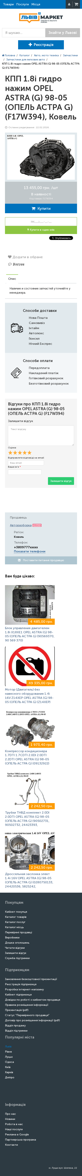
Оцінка (12, 447)
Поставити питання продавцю (43, 560)
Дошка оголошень (17, 942)
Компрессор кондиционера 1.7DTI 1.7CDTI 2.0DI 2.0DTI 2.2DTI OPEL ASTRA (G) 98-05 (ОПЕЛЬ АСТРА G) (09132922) (27, 757)
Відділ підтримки (16, 1030)
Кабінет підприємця (18, 994)
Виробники (12, 937)
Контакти (11, 1144)
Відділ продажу (15, 1025)
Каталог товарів (15, 917)
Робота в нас (14, 1124)
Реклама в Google (17, 1134)
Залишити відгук (61, 481)
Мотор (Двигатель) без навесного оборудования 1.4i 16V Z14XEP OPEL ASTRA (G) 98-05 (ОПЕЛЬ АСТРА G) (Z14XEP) (29, 696)
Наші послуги (14, 1129)
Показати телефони (29, 551)
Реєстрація (44, 45)
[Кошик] (76, 4)
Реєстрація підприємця (20, 984)
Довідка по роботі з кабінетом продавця (32, 999)
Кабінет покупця (16, 911)
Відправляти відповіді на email (26, 457)
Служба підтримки (17, 958)
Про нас (10, 1114)
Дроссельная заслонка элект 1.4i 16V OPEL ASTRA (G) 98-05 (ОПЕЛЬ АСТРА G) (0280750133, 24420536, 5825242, (29, 880)
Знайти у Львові (63, 33)
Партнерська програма (20, 1139)
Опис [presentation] (12, 279)
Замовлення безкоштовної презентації (31, 979)
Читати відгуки (15, 948)
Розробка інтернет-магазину (24, 989)
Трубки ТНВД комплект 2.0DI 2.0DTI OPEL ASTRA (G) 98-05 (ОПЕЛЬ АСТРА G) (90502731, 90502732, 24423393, (27, 819)
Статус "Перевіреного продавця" (27, 1015)
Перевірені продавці (18, 932)
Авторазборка (21, 525)
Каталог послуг (15, 922)
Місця (35, 4)
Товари (8, 4)
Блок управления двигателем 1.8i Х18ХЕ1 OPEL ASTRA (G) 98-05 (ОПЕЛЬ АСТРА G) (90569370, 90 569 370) (29, 634)
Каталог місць (14, 927)
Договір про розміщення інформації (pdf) (32, 1020)
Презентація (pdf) (16, 1010)
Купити (43, 208)
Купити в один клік (42, 229)
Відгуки (18, 264)
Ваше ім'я (14, 466)
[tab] (12, 279)
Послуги (22, 4)
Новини (10, 1119)
